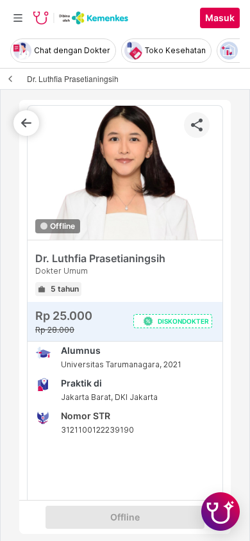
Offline (125, 517)
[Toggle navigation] (18, 18)
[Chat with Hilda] (220, 511)
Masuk (220, 18)
